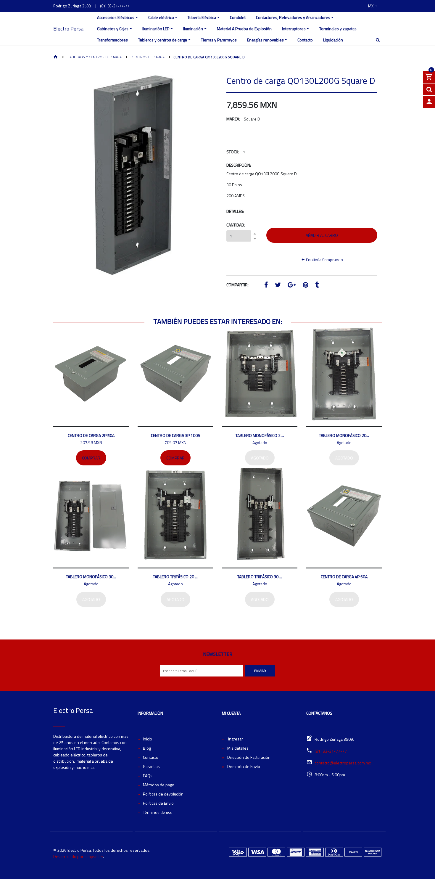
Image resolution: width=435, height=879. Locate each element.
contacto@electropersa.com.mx (343, 763)
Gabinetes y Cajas (112, 28)
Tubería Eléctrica (202, 17)
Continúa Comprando (324, 259)
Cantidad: (235, 225)
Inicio (147, 739)
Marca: (233, 119)
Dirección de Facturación (248, 757)
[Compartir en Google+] (292, 285)
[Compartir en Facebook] (266, 285)
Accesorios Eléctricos (115, 17)
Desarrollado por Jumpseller (78, 856)
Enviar (260, 671)
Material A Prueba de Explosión (244, 28)
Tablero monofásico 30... (91, 576)
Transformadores (112, 40)
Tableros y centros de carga (162, 40)
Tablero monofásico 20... (344, 435)
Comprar (91, 458)
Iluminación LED (156, 28)
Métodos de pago (158, 785)
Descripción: (238, 165)
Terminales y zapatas (338, 28)
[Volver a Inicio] (55, 57)
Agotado (260, 458)
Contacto (305, 40)
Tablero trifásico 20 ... (175, 576)
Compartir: (237, 285)
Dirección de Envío (243, 766)
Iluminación (193, 28)
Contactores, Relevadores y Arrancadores (293, 17)
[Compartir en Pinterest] (305, 285)
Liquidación (333, 40)
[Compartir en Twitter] (278, 285)
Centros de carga (148, 57)
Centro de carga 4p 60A (344, 576)
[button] (372, 6)
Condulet (238, 17)
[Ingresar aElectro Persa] (429, 102)
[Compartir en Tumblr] (317, 285)
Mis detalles (238, 748)
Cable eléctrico (161, 17)
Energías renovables (265, 40)
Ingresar (235, 739)
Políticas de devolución (163, 794)
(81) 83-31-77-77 (114, 6)
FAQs (147, 775)
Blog (147, 748)
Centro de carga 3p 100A (175, 435)
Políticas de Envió (158, 803)
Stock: (232, 152)
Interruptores (294, 28)
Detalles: (235, 211)
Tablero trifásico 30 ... (259, 576)
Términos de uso (158, 812)
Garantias (151, 766)
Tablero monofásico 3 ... (260, 435)
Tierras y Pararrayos (219, 40)
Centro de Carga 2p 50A (91, 435)
